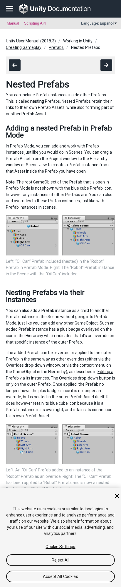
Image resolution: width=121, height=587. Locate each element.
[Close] (116, 496)
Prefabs (56, 47)
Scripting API (35, 23)
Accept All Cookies (60, 576)
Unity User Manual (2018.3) (31, 41)
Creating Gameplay (23, 47)
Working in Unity (78, 41)
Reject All (60, 560)
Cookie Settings (60, 546)
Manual (13, 23)
